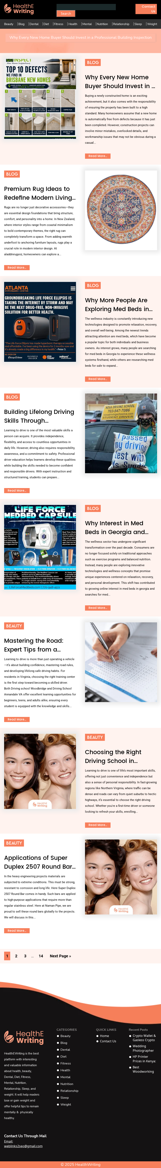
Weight (152, 24)
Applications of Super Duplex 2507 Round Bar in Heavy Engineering (38, 867)
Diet (46, 24)
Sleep (138, 24)
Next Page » (60, 956)
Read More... (98, 156)
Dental (34, 24)
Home (104, 1036)
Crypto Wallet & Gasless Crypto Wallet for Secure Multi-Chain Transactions (144, 1038)
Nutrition (102, 24)
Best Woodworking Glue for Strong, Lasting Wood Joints (145, 1069)
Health (73, 24)
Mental (87, 24)
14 (41, 956)
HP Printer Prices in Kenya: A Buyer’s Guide (144, 1058)
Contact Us (148, 9)
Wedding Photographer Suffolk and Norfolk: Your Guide (143, 1048)
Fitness (58, 24)
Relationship (121, 24)
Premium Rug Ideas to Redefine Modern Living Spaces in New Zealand (38, 198)
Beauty (8, 24)
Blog (21, 24)
